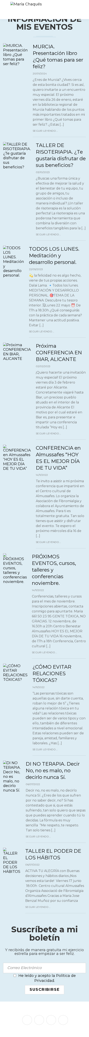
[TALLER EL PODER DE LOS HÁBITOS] (11, 861)
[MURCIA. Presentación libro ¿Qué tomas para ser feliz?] (15, 54)
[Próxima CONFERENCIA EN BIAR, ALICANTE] (17, 352)
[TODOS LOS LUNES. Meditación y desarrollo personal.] (13, 262)
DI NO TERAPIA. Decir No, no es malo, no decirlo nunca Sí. (53, 770)
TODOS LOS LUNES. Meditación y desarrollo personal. (54, 255)
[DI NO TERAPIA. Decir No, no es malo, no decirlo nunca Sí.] (12, 777)
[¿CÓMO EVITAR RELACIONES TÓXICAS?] (15, 673)
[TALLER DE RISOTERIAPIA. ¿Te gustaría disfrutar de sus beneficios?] (17, 155)
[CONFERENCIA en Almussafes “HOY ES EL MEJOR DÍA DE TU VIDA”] (17, 458)
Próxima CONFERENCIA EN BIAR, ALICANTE (59, 352)
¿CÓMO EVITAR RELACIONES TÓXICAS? (51, 673)
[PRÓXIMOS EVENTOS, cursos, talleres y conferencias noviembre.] (15, 568)
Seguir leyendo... (45, 130)
